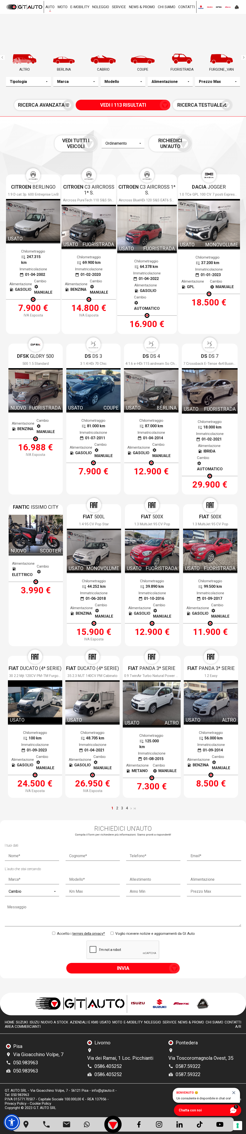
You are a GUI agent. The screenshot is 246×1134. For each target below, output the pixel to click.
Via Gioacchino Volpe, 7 (38, 1054)
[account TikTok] (199, 1124)
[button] (12, 1122)
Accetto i (80, 933)
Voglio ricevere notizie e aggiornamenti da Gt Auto (154, 933)
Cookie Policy (40, 1103)
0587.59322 (188, 1066)
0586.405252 (108, 1066)
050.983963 (25, 1063)
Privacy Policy (15, 1103)
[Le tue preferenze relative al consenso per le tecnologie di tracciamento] (237, 1125)
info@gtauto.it (103, 1090)
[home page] (24, 7)
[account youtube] (220, 1124)
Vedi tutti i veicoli (75, 143)
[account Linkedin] (179, 1124)
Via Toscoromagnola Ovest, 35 (200, 1058)
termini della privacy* (88, 933)
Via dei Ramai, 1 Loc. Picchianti (120, 1058)
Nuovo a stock (54, 1022)
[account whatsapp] (86, 1124)
